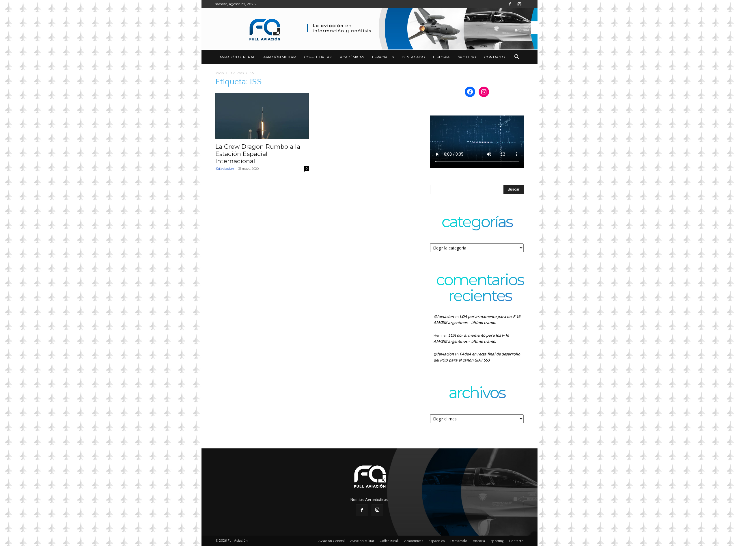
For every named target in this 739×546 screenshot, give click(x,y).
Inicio (219, 73)
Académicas (352, 57)
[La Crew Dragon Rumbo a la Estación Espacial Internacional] (262, 116)
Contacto (494, 57)
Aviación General (237, 57)
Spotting (467, 57)
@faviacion (224, 168)
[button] (517, 57)
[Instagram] (519, 4)
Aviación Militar (279, 57)
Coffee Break (318, 57)
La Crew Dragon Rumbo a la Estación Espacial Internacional (257, 154)
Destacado (413, 57)
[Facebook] (509, 4)
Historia (441, 57)
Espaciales (383, 57)
